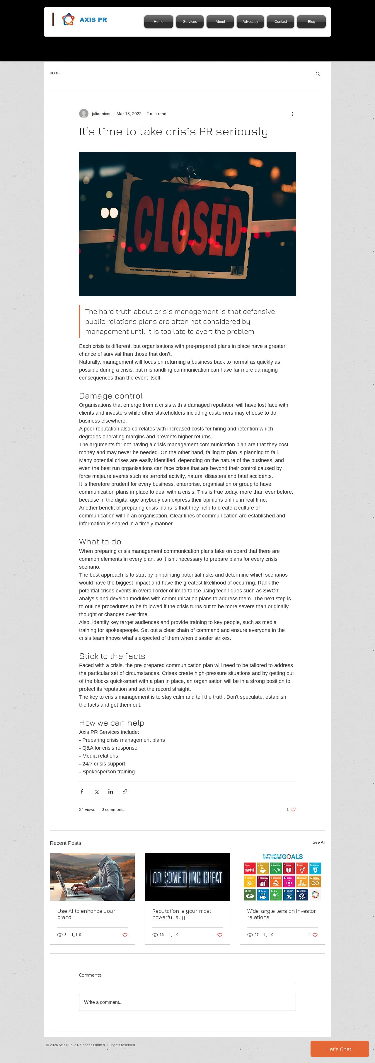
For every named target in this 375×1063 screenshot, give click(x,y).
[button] (318, 73)
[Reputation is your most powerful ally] (187, 877)
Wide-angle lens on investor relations (281, 914)
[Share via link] (125, 791)
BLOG (54, 73)
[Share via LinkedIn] (110, 791)
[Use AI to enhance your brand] (92, 877)
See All (319, 842)
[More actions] (292, 113)
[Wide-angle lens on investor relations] (282, 877)
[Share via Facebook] (82, 791)
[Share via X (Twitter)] (96, 791)
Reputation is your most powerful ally (182, 914)
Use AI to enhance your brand (86, 914)
